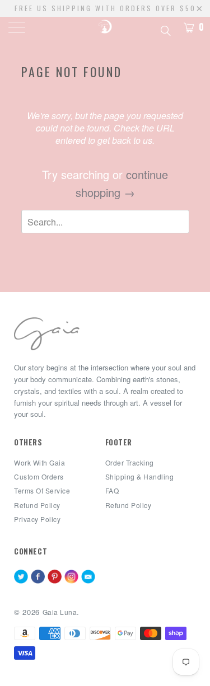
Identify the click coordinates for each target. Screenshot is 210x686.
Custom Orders (39, 476)
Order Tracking (129, 462)
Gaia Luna (60, 612)
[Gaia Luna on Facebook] (38, 577)
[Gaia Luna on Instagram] (71, 577)
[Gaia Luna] (105, 28)
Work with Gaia (39, 462)
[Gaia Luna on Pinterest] (55, 577)
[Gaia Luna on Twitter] (21, 577)
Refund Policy (128, 505)
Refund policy (37, 505)
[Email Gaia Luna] (88, 577)
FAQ (112, 490)
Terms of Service (42, 490)
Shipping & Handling (139, 476)
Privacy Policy (37, 519)
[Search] (165, 29)
